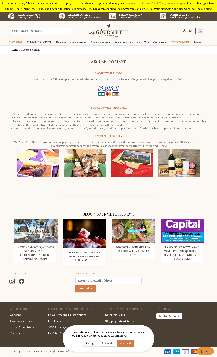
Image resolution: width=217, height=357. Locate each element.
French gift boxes (127, 42)
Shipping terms (115, 314)
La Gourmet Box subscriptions (67, 314)
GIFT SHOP (16, 42)
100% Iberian (65, 327)
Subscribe (86, 288)
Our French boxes (59, 321)
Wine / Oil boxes (155, 42)
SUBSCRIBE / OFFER (39, 42)
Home (14, 49)
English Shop (167, 315)
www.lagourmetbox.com (153, 142)
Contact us (17, 333)
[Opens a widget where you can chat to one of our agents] (205, 351)
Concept (15, 314)
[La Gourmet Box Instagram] (12, 281)
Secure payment (30, 49)
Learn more (118, 335)
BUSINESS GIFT (180, 42)
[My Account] (184, 31)
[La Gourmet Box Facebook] (21, 281)
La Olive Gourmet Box (62, 333)
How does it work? (21, 321)
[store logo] (108, 30)
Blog (197, 42)
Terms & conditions (22, 327)
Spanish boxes (100, 42)
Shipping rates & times (119, 321)
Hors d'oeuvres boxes (71, 42)
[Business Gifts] (163, 16)
